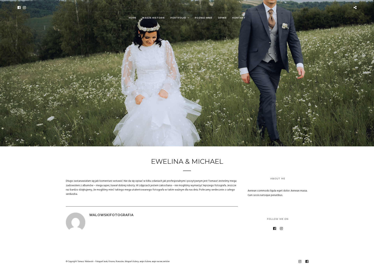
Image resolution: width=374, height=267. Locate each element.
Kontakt (238, 17)
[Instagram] (24, 7)
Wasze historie (153, 17)
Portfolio (178, 17)
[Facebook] (19, 7)
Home (132, 17)
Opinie (222, 17)
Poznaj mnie (203, 17)
